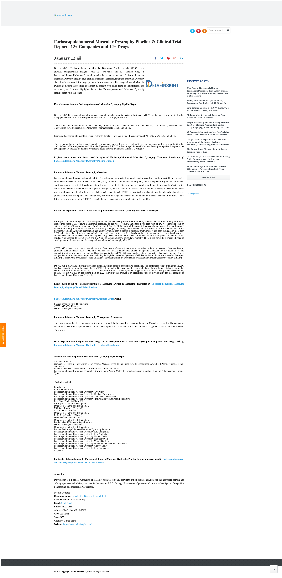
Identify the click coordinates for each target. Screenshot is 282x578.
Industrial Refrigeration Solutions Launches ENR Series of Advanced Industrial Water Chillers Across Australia (206, 169)
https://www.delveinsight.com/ (77, 524)
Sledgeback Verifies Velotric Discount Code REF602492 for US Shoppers (206, 116)
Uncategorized (193, 194)
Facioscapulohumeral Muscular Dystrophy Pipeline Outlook (84, 161)
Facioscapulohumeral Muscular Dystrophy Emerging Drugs (84, 299)
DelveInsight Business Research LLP (89, 496)
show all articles (208, 177)
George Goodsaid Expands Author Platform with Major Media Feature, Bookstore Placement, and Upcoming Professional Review (208, 142)
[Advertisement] (176, 15)
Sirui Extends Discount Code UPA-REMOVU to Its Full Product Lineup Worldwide (208, 109)
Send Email (66, 503)
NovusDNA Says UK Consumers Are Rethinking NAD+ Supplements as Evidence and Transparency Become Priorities (208, 159)
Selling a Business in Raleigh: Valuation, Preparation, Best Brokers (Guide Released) (206, 101)
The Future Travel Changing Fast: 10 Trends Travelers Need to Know (207, 150)
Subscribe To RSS (3, 334)
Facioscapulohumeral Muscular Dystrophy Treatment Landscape (86, 345)
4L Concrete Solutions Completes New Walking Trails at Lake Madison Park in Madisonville (208, 133)
